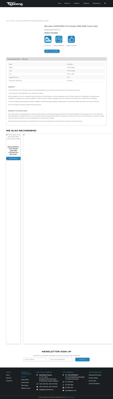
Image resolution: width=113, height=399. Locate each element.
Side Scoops (24, 385)
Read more (13, 158)
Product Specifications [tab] (13, 59)
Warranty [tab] (25, 59)
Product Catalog (93, 378)
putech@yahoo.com (70, 390)
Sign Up (82, 359)
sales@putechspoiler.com (46, 389)
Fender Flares (25, 379)
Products (76, 3)
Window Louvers (25, 388)
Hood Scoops (25, 382)
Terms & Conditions (94, 383)
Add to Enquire (52, 51)
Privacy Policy (92, 380)
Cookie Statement (70, 397)
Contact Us (86, 3)
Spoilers (23, 376)
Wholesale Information (95, 375)
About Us (67, 3)
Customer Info (96, 3)
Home (59, 3)
